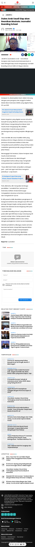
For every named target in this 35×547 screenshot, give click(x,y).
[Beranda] (2, 7)
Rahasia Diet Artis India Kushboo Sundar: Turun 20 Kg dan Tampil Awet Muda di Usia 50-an (19, 409)
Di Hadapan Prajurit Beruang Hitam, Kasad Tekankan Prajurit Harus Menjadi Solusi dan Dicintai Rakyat (13, 177)
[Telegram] (32, 54)
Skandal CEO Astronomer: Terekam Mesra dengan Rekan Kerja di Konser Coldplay (20, 476)
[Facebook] (22, 54)
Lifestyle (16, 7)
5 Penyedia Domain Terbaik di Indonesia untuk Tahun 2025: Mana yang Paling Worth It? (18, 381)
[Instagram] (8, 514)
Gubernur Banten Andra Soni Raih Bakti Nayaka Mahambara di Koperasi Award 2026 (22, 336)
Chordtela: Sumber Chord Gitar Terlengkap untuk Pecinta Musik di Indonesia (18, 400)
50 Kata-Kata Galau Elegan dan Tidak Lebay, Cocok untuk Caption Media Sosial (19, 418)
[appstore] (6, 523)
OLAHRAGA (24, 7)
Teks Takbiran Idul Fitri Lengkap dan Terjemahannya (19, 446)
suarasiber (8, 29)
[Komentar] (16, 544)
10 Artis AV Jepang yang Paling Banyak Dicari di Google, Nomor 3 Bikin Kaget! (18, 362)
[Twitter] (25, 54)
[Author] (2, 29)
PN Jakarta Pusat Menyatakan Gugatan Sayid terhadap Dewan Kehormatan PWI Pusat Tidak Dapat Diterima (13, 111)
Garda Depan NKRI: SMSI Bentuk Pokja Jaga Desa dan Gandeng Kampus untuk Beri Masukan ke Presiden (21, 316)
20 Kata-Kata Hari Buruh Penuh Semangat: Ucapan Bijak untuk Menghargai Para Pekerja (17, 428)
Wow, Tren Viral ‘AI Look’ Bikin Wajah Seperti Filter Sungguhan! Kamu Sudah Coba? (18, 458)
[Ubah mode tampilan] (5, 2)
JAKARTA (9, 15)
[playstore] (16, 523)
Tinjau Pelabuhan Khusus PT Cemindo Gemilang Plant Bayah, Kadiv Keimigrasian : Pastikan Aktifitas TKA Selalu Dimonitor (19, 437)
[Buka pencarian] (2, 2)
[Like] (11, 544)
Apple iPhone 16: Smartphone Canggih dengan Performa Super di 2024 (19, 390)
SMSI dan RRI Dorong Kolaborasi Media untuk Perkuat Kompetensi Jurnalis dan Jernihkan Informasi (22, 326)
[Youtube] (11, 514)
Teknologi (8, 7)
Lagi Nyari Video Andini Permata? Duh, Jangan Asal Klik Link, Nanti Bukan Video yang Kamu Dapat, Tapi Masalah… (19, 371)
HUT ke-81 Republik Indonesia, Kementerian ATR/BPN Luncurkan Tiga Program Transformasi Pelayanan (21, 345)
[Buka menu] (32, 3)
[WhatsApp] (29, 54)
